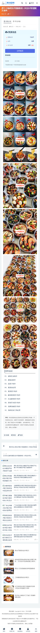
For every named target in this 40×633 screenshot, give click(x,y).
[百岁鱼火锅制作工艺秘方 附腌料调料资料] (9, 598)
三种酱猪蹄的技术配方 (22, 577)
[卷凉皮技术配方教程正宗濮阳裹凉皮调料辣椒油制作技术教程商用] (8, 540)
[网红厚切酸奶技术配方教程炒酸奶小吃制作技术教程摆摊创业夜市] (8, 481)
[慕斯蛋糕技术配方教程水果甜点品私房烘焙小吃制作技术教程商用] (8, 520)
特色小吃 (4, 14)
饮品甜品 (20, 631)
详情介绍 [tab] (8, 21)
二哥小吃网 (28, 611)
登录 (32, 3)
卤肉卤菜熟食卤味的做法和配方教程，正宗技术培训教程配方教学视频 (25, 561)
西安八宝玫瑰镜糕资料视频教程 (25, 568)
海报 (14, 435)
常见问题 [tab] (18, 21)
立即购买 (20, 51)
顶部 (36, 631)
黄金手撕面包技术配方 (22, 550)
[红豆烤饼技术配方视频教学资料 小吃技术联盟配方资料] (9, 589)
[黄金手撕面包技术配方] (9, 553)
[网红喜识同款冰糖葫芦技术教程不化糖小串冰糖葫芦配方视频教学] (8, 471)
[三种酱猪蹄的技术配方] (9, 580)
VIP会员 (28, 631)
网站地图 (11, 611)
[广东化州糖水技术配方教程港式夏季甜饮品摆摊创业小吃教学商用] (8, 510)
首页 (12, 26)
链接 (21, 435)
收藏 (7, 435)
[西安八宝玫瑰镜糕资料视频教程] (9, 571)
